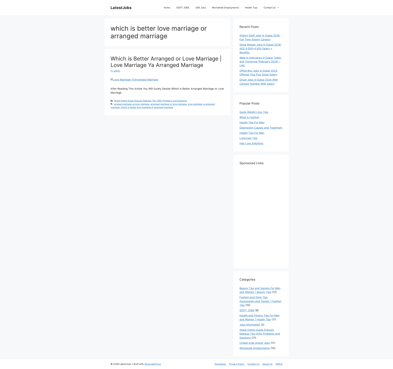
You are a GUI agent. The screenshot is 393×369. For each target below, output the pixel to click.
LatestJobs (121, 7)
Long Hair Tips (248, 138)
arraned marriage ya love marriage (131, 104)
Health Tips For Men (251, 122)
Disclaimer (220, 364)
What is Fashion (249, 117)
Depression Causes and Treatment (260, 127)
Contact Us (270, 7)
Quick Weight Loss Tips (253, 112)
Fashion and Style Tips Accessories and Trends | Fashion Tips (260, 301)
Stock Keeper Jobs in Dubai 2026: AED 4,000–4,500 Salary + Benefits (260, 48)
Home (167, 7)
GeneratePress (152, 364)
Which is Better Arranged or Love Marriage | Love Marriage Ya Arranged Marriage (166, 61)
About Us (267, 364)
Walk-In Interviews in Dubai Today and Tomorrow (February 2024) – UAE (260, 61)
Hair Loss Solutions (251, 143)
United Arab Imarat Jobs (254, 342)
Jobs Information (249, 324)
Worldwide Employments (225, 7)
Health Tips (251, 7)
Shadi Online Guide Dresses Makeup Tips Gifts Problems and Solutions (150, 100)
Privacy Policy (236, 364)
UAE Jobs (200, 7)
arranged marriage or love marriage (168, 104)
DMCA (279, 364)
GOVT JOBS (182, 7)
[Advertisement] (260, 216)
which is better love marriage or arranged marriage (147, 107)
